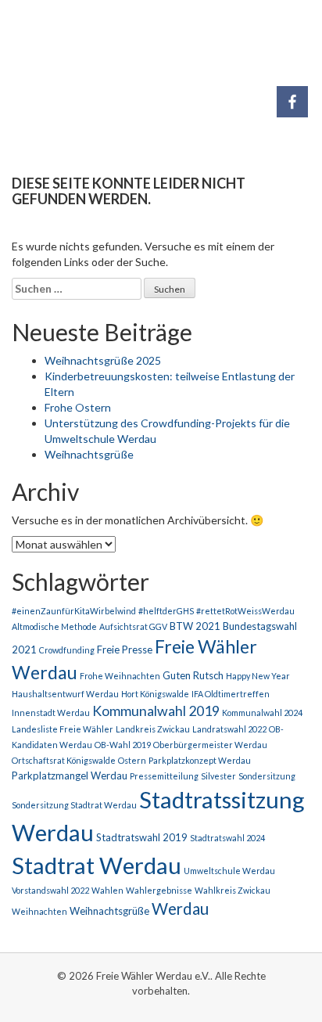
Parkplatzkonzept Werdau (199, 760)
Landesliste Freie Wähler (62, 729)
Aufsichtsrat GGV (133, 626)
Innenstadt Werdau (51, 712)
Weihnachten (39, 911)
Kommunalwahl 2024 (262, 712)
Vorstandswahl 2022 (50, 890)
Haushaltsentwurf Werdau (65, 694)
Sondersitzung (266, 776)
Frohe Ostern (78, 407)
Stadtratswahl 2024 (227, 838)
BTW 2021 (195, 626)
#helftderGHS (166, 611)
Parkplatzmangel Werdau (69, 775)
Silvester (218, 776)
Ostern (132, 760)
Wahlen (107, 890)
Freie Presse (124, 649)
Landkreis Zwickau (153, 729)
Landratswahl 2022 (229, 729)
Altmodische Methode (54, 626)
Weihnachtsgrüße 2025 (103, 360)
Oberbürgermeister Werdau (210, 745)
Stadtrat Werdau (96, 865)
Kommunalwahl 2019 (156, 711)
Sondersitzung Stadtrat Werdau (74, 805)
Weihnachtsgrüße (89, 454)
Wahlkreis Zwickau (232, 890)
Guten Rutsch (193, 675)
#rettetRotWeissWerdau (245, 611)
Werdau (180, 908)
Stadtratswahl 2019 (142, 837)
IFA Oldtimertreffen (230, 694)
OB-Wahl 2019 (123, 745)
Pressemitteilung (164, 776)
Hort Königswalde (155, 694)
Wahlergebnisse (159, 890)
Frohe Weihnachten (120, 676)
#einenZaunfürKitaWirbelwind (74, 611)
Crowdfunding (67, 650)
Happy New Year (258, 676)
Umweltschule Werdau (229, 870)
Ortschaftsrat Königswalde (64, 760)
